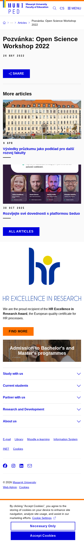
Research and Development (23, 409)
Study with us (13, 373)
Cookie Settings (42, 517)
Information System (66, 439)
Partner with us (14, 397)
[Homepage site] (25, 7)
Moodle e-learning (38, 439)
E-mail (7, 439)
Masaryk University (24, 482)
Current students (15, 385)
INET (6, 448)
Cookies (18, 448)
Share (18, 73)
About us (10, 421)
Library (19, 439)
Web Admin (10, 487)
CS (62, 8)
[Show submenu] (75, 374)
